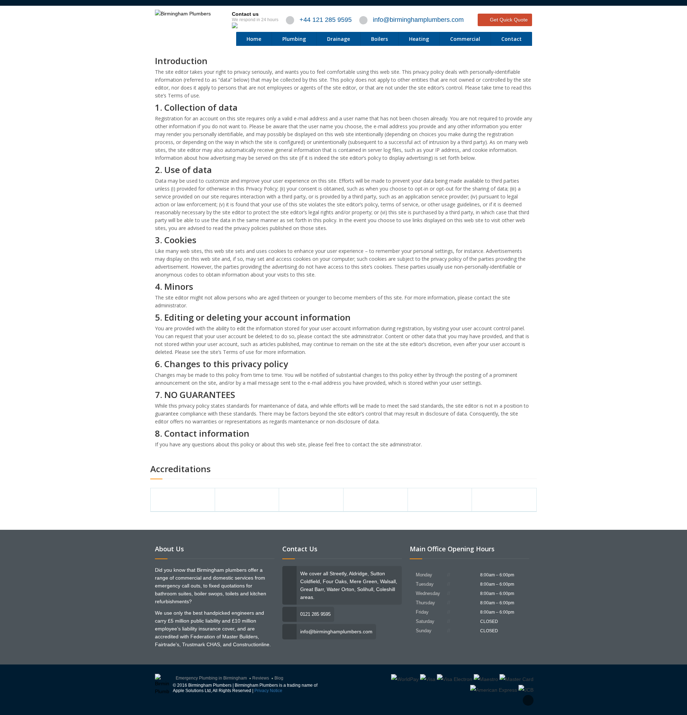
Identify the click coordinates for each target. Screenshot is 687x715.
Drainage (338, 38)
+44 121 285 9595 (325, 19)
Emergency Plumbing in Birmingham (211, 678)
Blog (278, 678)
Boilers (379, 38)
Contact (511, 38)
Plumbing (294, 38)
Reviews (260, 678)
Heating (419, 38)
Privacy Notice (268, 690)
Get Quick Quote (509, 20)
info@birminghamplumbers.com (418, 19)
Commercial (465, 38)
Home (254, 38)
